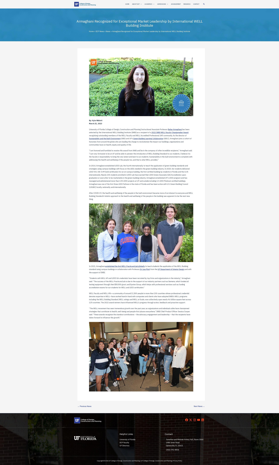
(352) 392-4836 (172, 450)
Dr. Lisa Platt (145, 269)
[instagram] (195, 419)
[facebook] (187, 419)
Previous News (84, 406)
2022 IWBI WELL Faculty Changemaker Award (169, 132)
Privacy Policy (177, 461)
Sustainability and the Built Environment (105, 138)
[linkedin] (203, 419)
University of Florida (127, 439)
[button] (141, 4)
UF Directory (124, 446)
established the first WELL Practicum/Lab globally (125, 266)
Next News (199, 406)
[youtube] (199, 419)
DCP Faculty (124, 442)
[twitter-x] (191, 419)
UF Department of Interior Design (171, 269)
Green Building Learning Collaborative (148, 138)
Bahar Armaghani (175, 129)
